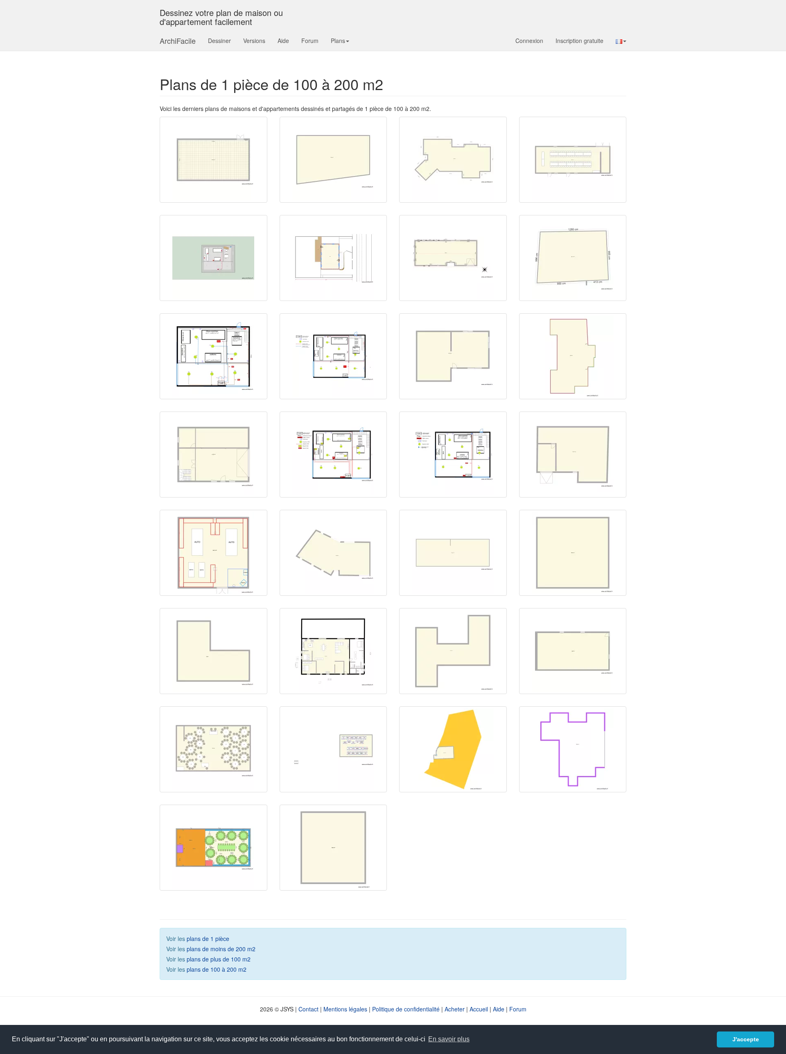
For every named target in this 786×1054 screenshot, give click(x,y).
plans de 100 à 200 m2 (216, 969)
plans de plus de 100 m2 (219, 959)
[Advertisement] (459, 858)
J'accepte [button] (745, 1039)
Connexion (529, 40)
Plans (338, 40)
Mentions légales (345, 1009)
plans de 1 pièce (208, 938)
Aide (283, 40)
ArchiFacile (178, 40)
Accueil (479, 1009)
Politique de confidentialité (406, 1009)
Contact (308, 1009)
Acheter (455, 1009)
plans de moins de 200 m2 (221, 949)
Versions (254, 40)
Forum (309, 40)
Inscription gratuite (579, 40)
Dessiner (219, 40)
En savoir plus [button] (449, 1039)
